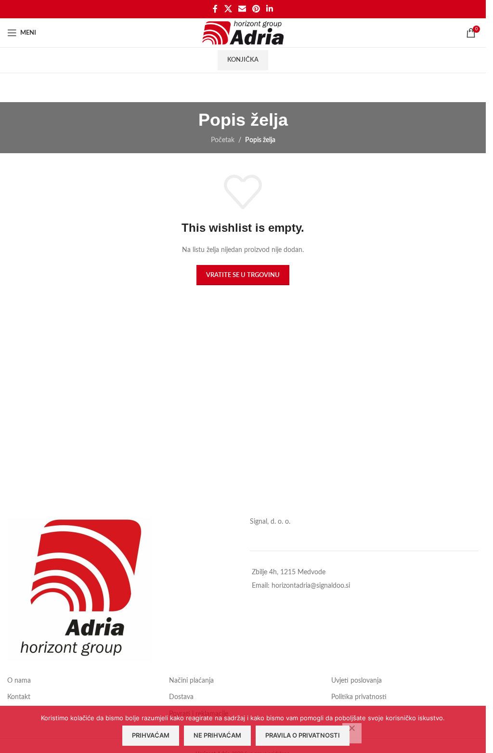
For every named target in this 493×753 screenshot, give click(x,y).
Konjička (243, 60)
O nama (19, 680)
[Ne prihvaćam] (352, 733)
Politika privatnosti (359, 697)
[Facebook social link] (215, 8)
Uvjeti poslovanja (356, 680)
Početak (222, 140)
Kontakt (18, 697)
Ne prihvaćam (217, 735)
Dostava (181, 697)
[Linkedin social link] (269, 8)
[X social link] (228, 8)
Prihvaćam (150, 735)
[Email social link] (242, 8)
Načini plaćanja (191, 680)
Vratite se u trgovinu (243, 275)
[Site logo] (243, 32)
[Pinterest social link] (256, 8)
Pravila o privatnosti (302, 735)
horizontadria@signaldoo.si (311, 585)
